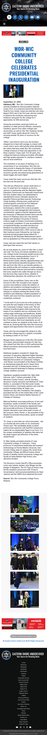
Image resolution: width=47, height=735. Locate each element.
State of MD (23, 684)
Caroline (23, 673)
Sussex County (23, 682)
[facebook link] (15, 17)
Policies (23, 713)
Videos (23, 695)
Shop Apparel (23, 722)
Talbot (23, 676)
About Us (23, 706)
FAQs (23, 711)
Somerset (23, 669)
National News (23, 693)
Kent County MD (23, 680)
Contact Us (23, 717)
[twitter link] (21, 17)
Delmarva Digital (32, 734)
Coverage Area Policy (23, 709)
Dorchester (23, 671)
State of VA (23, 689)
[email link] (38, 17)
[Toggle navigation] (4, 24)
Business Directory (23, 704)
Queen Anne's (23, 691)
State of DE (23, 687)
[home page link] (23, 655)
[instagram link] (26, 17)
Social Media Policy (23, 715)
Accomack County (23, 678)
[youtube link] (32, 17)
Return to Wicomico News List (23, 636)
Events (23, 702)
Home (23, 662)
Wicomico (23, 41)
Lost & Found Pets (23, 700)
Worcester (23, 667)
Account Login (23, 724)
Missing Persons (23, 698)
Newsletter (23, 719)
